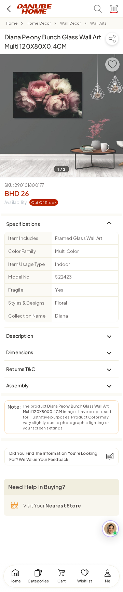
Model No (18, 277)
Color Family (22, 251)
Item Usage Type (26, 264)
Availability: (30, 202)
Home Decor (39, 23)
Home (12, 23)
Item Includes (23, 238)
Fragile (15, 290)
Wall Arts (98, 23)
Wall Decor (70, 23)
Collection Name (26, 316)
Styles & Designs (26, 303)
